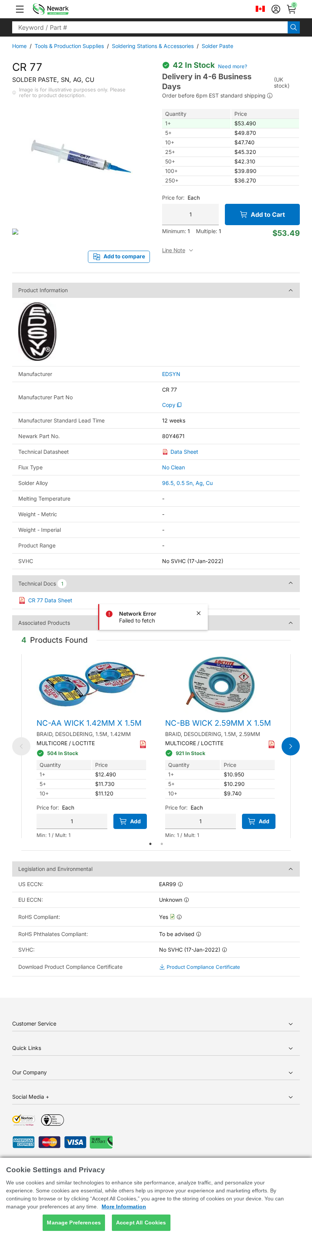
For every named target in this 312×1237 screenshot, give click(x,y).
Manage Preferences (74, 1222)
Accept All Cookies (141, 1222)
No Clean (173, 467)
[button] (19, 9)
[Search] (294, 27)
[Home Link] (62, 9)
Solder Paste (217, 46)
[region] (156, 1197)
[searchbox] (150, 27)
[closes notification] (198, 613)
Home (19, 46)
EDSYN (171, 374)
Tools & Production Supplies (69, 46)
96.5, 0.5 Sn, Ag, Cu (187, 483)
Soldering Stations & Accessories (153, 46)
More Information (124, 1206)
